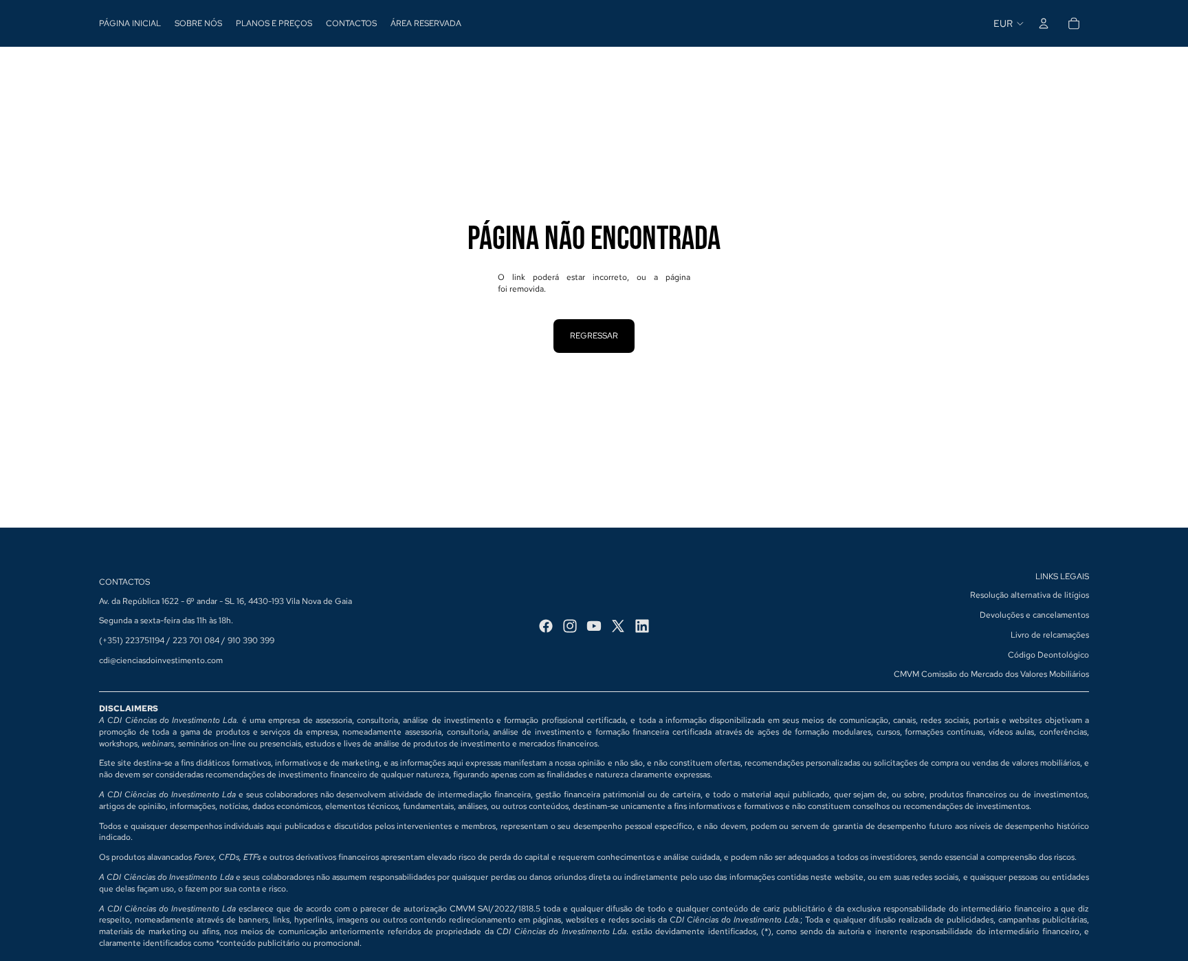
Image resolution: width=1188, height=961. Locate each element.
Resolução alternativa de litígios (1029, 595)
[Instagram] (570, 626)
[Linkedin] (642, 626)
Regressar (594, 335)
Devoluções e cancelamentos (1034, 614)
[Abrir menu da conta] (1043, 23)
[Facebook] (546, 626)
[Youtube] (594, 626)
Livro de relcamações (1050, 634)
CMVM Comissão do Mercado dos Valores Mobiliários (991, 674)
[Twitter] (618, 626)
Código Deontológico (1048, 654)
